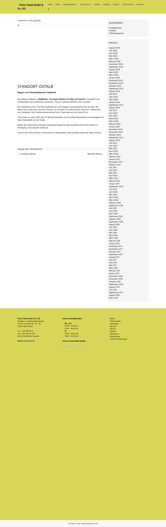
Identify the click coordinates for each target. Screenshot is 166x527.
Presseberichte (115, 28)
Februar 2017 (114, 271)
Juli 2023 (113, 110)
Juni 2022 (113, 146)
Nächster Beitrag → (95, 154)
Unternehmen (69, 4)
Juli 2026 (113, 50)
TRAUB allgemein (36, 149)
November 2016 (116, 279)
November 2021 (116, 162)
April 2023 (113, 118)
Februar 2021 (114, 181)
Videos (97, 4)
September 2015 (116, 292)
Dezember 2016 (116, 276)
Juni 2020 (113, 192)
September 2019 (116, 205)
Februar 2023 (114, 124)
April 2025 (113, 72)
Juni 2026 (113, 53)
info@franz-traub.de (31, 336)
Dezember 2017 (115, 246)
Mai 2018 (113, 233)
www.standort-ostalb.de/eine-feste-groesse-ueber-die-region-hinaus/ (71, 132)
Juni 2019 (113, 211)
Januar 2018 (114, 243)
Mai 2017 (113, 265)
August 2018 (114, 224)
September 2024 (116, 88)
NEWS (112, 318)
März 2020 (113, 200)
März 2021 (113, 178)
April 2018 (113, 235)
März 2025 (113, 75)
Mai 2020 (113, 194)
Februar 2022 (114, 156)
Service (116, 4)
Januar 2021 (114, 184)
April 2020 (113, 197)
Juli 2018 (113, 227)
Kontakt (140, 4)
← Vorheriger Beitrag (26, 154)
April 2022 (113, 151)
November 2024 (116, 83)
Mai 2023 (113, 116)
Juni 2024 (113, 97)
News (57, 4)
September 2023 (116, 105)
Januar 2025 (114, 78)
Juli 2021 (113, 167)
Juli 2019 (113, 208)
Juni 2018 (113, 230)
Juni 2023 (113, 113)
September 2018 (116, 222)
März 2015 (113, 298)
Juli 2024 (113, 94)
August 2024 (114, 91)
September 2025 (116, 67)
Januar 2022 (114, 159)
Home (50, 4)
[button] (48, 9)
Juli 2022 (113, 143)
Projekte (112, 30)
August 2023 (114, 107)
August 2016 (114, 287)
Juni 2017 (113, 262)
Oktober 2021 (115, 165)
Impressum (114, 334)
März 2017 (113, 268)
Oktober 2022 (115, 135)
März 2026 (113, 59)
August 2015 (114, 295)
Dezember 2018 (116, 216)
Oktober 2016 (115, 281)
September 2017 (116, 254)
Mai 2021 (113, 173)
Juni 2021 (113, 170)
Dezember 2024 (116, 80)
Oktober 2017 (114, 252)
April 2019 (113, 213)
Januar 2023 (114, 126)
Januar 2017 (114, 273)
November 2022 (116, 132)
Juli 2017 (113, 260)
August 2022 (114, 140)
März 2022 (113, 154)
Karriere (106, 4)
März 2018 (113, 238)
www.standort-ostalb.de (37, 128)
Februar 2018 (114, 241)
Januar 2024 (114, 102)
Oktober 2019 (115, 203)
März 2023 (113, 121)
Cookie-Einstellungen (118, 339)
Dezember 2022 (116, 129)
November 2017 (116, 249)
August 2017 (114, 257)
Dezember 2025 (116, 64)
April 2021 (113, 175)
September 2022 (116, 137)
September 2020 (116, 186)
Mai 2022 (113, 148)
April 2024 (113, 99)
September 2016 (116, 284)
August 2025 (114, 69)
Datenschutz (127, 4)
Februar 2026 (114, 61)
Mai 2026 (113, 56)
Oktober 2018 (115, 219)
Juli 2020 (113, 189)
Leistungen (85, 4)
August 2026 (114, 48)
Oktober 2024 (115, 86)
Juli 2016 (113, 290)
